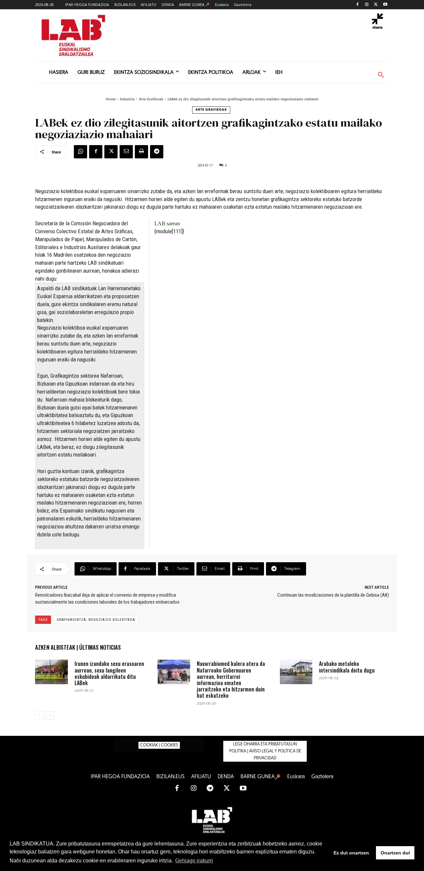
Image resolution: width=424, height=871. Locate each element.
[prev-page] (39, 715)
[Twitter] (376, 5)
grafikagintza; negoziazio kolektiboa (96, 620)
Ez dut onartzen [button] (351, 852)
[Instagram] (367, 5)
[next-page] (50, 715)
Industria (127, 99)
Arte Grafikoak (151, 99)
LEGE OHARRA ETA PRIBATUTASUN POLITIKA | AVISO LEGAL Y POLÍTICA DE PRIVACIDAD (265, 751)
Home (111, 99)
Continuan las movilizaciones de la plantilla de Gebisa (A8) (333, 595)
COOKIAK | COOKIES (159, 745)
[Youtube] (385, 5)
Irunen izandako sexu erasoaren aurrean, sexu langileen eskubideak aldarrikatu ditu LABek (109, 673)
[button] (381, 75)
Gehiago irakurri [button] (194, 860)
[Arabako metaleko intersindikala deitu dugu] (296, 672)
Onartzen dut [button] (395, 852)
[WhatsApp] (80, 151)
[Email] (126, 151)
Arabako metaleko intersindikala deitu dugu (347, 667)
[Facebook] (357, 5)
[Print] (141, 151)
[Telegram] (156, 151)
